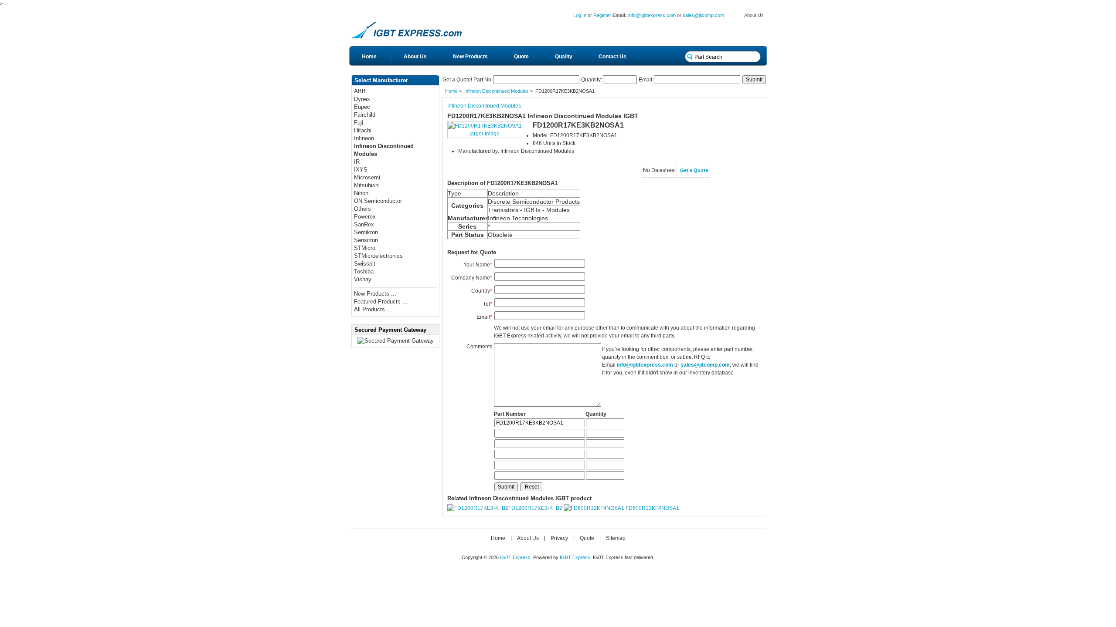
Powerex (365, 216)
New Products (470, 57)
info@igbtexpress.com (652, 15)
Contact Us (612, 57)
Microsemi (367, 177)
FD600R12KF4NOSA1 (652, 508)
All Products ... (373, 309)
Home (369, 57)
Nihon (361, 193)
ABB (360, 91)
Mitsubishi (367, 185)
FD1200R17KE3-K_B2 (535, 508)
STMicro (364, 248)
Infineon (364, 138)
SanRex (364, 224)
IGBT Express (515, 557)
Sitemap (616, 538)
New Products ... (375, 293)
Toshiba (364, 271)
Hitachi (362, 130)
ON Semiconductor (378, 201)
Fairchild (364, 114)
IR (357, 161)
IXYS (360, 169)
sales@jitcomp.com (703, 15)
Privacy (559, 538)
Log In (579, 15)
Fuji (358, 122)
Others (362, 209)
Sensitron (366, 240)
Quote (521, 57)
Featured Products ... (381, 301)
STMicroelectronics (378, 256)
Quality (563, 57)
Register (602, 15)
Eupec (362, 107)
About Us (754, 15)
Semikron (366, 232)
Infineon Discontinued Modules (496, 91)
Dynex (362, 99)
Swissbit (364, 263)
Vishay (362, 279)
